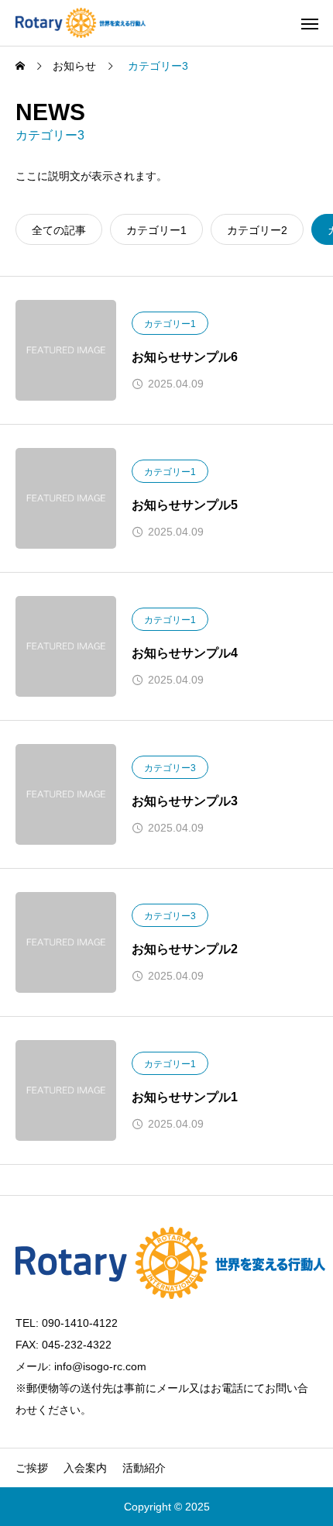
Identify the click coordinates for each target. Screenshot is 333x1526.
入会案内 (85, 1468)
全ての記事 (59, 230)
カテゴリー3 (170, 768)
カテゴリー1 (170, 324)
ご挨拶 (31, 1468)
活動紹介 (144, 1468)
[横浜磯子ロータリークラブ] (80, 23)
